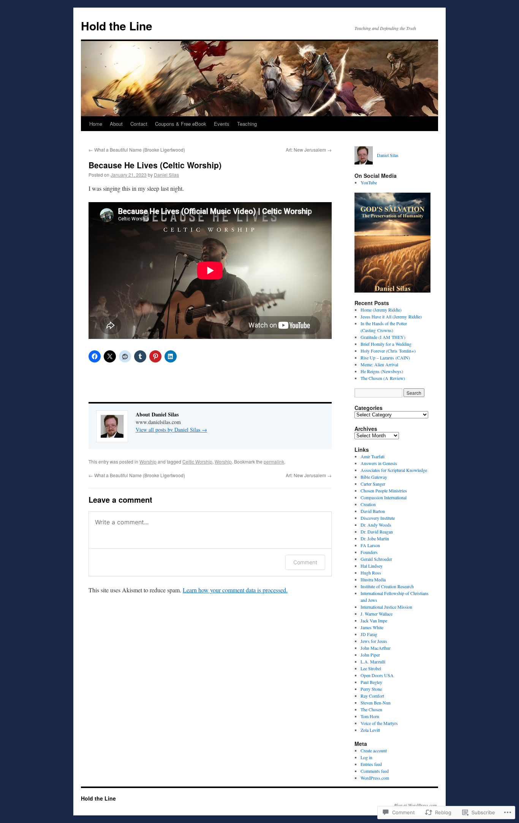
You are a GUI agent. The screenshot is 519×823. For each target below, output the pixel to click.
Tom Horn (370, 716)
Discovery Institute (378, 518)
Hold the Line (116, 25)
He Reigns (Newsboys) (382, 371)
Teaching (247, 123)
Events (221, 123)
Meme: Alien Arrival (379, 364)
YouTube (369, 182)
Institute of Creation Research (387, 586)
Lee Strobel (371, 668)
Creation (368, 504)
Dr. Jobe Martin (375, 538)
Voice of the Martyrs (379, 723)
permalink (274, 461)
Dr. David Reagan (377, 532)
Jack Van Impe (374, 620)
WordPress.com (375, 778)
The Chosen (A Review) (383, 378)
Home (95, 123)
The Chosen (371, 709)
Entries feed (371, 764)
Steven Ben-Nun (376, 703)
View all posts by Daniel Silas (171, 429)
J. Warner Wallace (376, 614)
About (116, 123)
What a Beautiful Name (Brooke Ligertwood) (137, 149)
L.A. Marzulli (373, 661)
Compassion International (384, 497)
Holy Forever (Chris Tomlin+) (388, 351)
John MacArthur (376, 648)
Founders (369, 552)
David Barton (373, 511)
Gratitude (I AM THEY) (383, 337)
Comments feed (375, 771)
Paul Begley (371, 682)
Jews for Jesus (374, 641)
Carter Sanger (373, 484)
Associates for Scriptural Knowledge (394, 470)
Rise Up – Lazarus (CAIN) (385, 358)
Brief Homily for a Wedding (386, 344)
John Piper (370, 655)
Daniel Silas (166, 174)
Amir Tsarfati (373, 456)
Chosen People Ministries (384, 490)
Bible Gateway (374, 477)
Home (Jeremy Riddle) (381, 310)
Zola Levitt (370, 730)
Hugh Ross (371, 573)
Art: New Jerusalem (309, 149)
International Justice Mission (386, 607)
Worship (148, 461)
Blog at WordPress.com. (416, 805)
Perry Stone (371, 689)
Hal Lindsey (372, 566)
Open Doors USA (377, 675)
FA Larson (370, 545)
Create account (374, 750)
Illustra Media (373, 579)
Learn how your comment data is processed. (235, 590)
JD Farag (369, 634)
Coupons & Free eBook (180, 123)
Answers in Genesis (379, 463)
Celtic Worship (197, 461)
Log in (366, 757)
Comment (305, 562)
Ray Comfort (372, 696)
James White (372, 627)
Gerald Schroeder (376, 559)
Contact (138, 123)
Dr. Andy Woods (376, 525)
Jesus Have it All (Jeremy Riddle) (391, 316)
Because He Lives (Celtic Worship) (155, 165)
